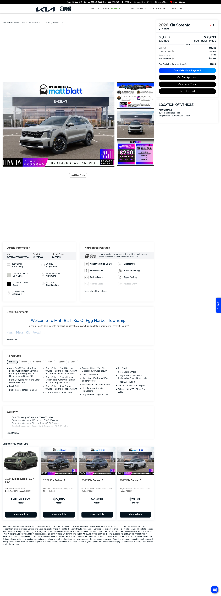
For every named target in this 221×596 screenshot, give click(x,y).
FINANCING (142, 9)
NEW (93, 9)
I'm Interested (187, 91)
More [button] (181, 9)
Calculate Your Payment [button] (187, 70)
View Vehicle (21, 514)
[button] (58, 124)
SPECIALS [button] (172, 9)
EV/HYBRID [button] (116, 9)
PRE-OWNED (103, 9)
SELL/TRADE (129, 9)
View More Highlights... (96, 291)
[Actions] (213, 25)
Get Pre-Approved (187, 77)
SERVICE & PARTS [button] (157, 9)
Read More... (13, 339)
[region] (187, 56)
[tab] (12, 362)
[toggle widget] (214, 589)
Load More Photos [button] (78, 175)
